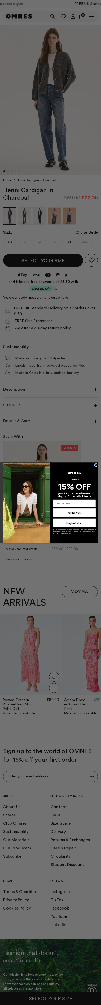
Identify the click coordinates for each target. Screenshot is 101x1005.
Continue (74, 512)
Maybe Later (74, 523)
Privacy (64, 533)
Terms (58, 533)
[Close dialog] (96, 464)
